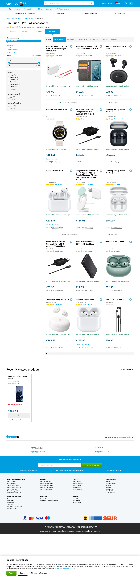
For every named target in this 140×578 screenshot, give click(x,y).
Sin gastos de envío (19, 420)
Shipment (10, 504)
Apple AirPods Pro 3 (54, 171)
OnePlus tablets (77, 489)
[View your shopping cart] (131, 3)
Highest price (94, 39)
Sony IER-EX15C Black (114, 299)
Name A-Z (104, 39)
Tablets (39, 9)
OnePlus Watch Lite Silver (57, 109)
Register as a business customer (49, 500)
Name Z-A (114, 39)
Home (8, 18)
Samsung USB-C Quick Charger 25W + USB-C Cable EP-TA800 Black (55, 244)
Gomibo (76, 496)
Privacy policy (77, 502)
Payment (9, 499)
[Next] (132, 353)
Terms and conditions (82, 531)
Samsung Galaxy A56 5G (14, 487)
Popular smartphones (16, 479)
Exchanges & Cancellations (14, 506)
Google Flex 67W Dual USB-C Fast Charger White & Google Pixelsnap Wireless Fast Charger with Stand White (87, 175)
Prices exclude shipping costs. (89, 526)
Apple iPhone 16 (11, 483)
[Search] (92, 3)
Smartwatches (110, 491)
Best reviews (71, 39)
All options (12, 52)
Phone (17, 9)
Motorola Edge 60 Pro (13, 491)
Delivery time (10, 502)
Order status (10, 500)
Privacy (54, 531)
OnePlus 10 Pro (28, 18)
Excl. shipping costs (57, 95)
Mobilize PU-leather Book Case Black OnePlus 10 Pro (87, 47)
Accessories (28, 9)
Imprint (60, 531)
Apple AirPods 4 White (85, 299)
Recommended (59, 39)
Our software (76, 500)
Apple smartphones (45, 481)
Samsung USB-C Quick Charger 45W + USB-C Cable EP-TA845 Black (85, 111)
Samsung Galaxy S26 (13, 485)
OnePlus (20, 18)
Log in (110, 3)
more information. (88, 527)
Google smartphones (46, 489)
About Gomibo (77, 499)
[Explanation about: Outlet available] (19, 94)
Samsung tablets (78, 483)
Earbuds (108, 487)
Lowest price (83, 39)
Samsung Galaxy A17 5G (14, 492)
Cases (108, 481)
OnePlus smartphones (46, 485)
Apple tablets (77, 481)
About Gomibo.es (45, 531)
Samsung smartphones (46, 483)
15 (61, 353)
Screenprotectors (111, 483)
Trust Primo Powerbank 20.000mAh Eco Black (86, 243)
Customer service (63, 9)
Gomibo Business (45, 499)
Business (49, 9)
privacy (57, 568)
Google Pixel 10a (12, 489)
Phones (43, 479)
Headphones (109, 489)
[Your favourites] (125, 3)
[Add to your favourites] (71, 46)
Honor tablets (77, 487)
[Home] (9, 9)
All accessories (39, 18)
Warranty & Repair (12, 508)
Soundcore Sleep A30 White (57, 299)
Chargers (108, 485)
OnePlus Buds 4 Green (114, 242)
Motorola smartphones (46, 487)
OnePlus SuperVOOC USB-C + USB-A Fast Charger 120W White (57, 48)
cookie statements (68, 568)
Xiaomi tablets (77, 485)
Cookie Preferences (68, 531)
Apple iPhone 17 (11, 481)
